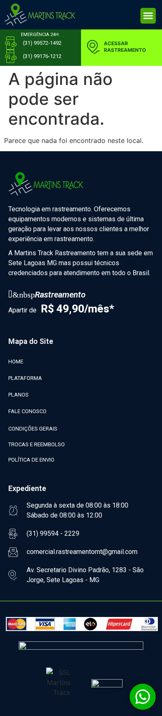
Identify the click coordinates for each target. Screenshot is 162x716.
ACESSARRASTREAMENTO (125, 46)
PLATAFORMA (25, 378)
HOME (15, 361)
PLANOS (18, 395)
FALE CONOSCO (27, 411)
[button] (148, 16)
